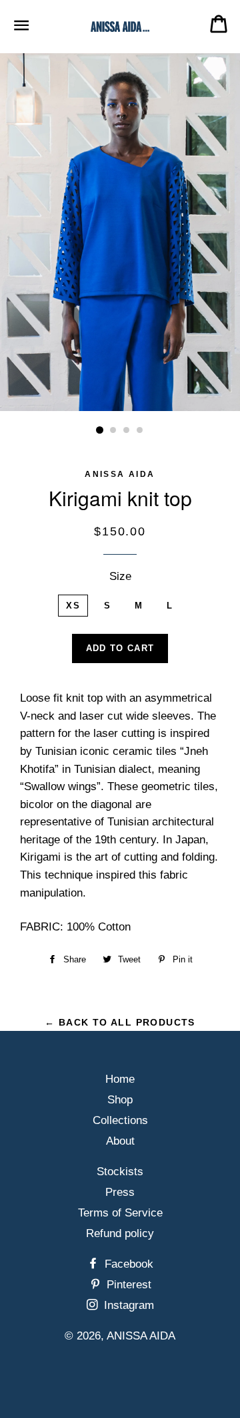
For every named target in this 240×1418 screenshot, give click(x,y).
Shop (120, 1099)
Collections (120, 1120)
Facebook (127, 1264)
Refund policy (120, 1233)
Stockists (120, 1171)
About (120, 1141)
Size (120, 576)
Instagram (127, 1305)
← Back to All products (120, 1022)
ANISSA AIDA (141, 1336)
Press (120, 1192)
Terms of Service (120, 1212)
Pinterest (127, 1284)
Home (120, 1079)
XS (73, 606)
